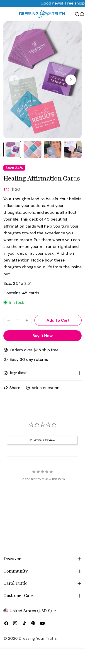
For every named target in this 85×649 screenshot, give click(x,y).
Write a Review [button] (44, 440)
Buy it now (42, 335)
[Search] (77, 14)
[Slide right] (70, 79)
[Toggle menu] (3, 14)
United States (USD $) (31, 610)
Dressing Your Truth (37, 638)
